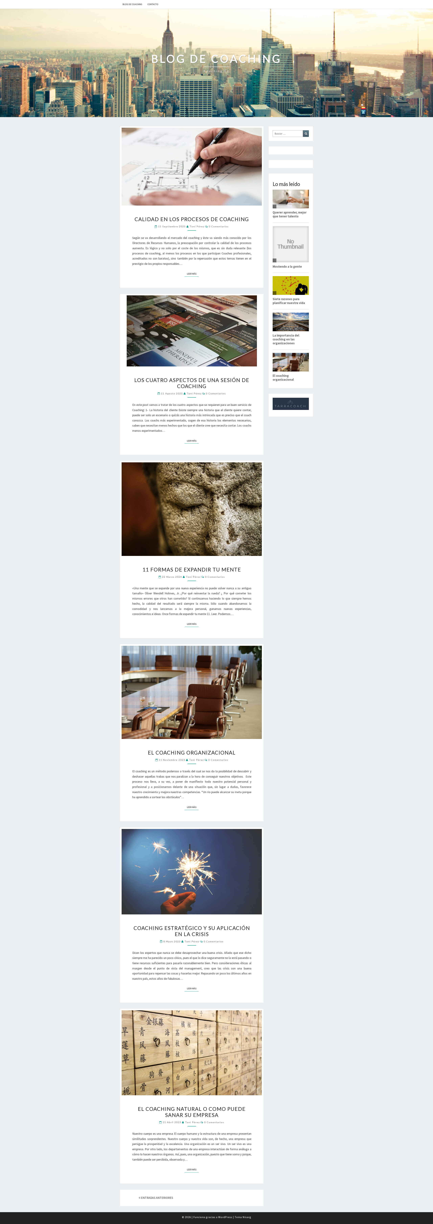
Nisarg (247, 1217)
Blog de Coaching (132, 4)
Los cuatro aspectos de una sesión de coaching (191, 383)
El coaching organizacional (192, 752)
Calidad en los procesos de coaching (192, 219)
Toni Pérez (197, 226)
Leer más (193, 273)
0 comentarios (219, 226)
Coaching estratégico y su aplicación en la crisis (192, 931)
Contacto (152, 4)
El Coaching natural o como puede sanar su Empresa (192, 1112)
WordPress (225, 1217)
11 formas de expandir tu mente (192, 569)
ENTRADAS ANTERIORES (156, 1198)
